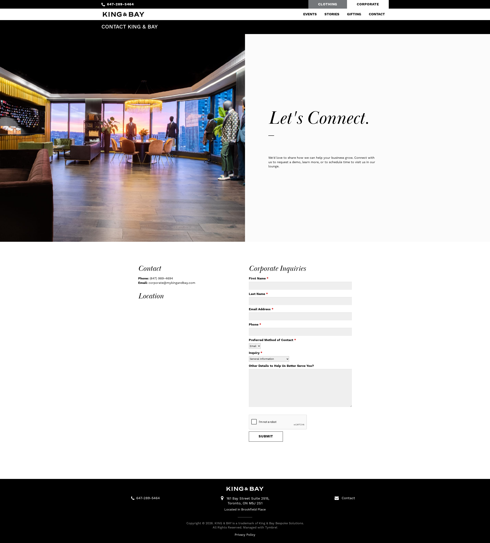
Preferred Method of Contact (272, 340)
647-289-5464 (120, 4)
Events (310, 14)
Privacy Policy (245, 534)
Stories (331, 14)
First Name (258, 278)
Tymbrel (271, 527)
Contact (377, 14)
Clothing (327, 4)
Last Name (258, 294)
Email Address (261, 309)
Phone (255, 324)
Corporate (368, 4)
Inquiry (255, 353)
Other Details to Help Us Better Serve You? (281, 366)
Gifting (354, 14)
